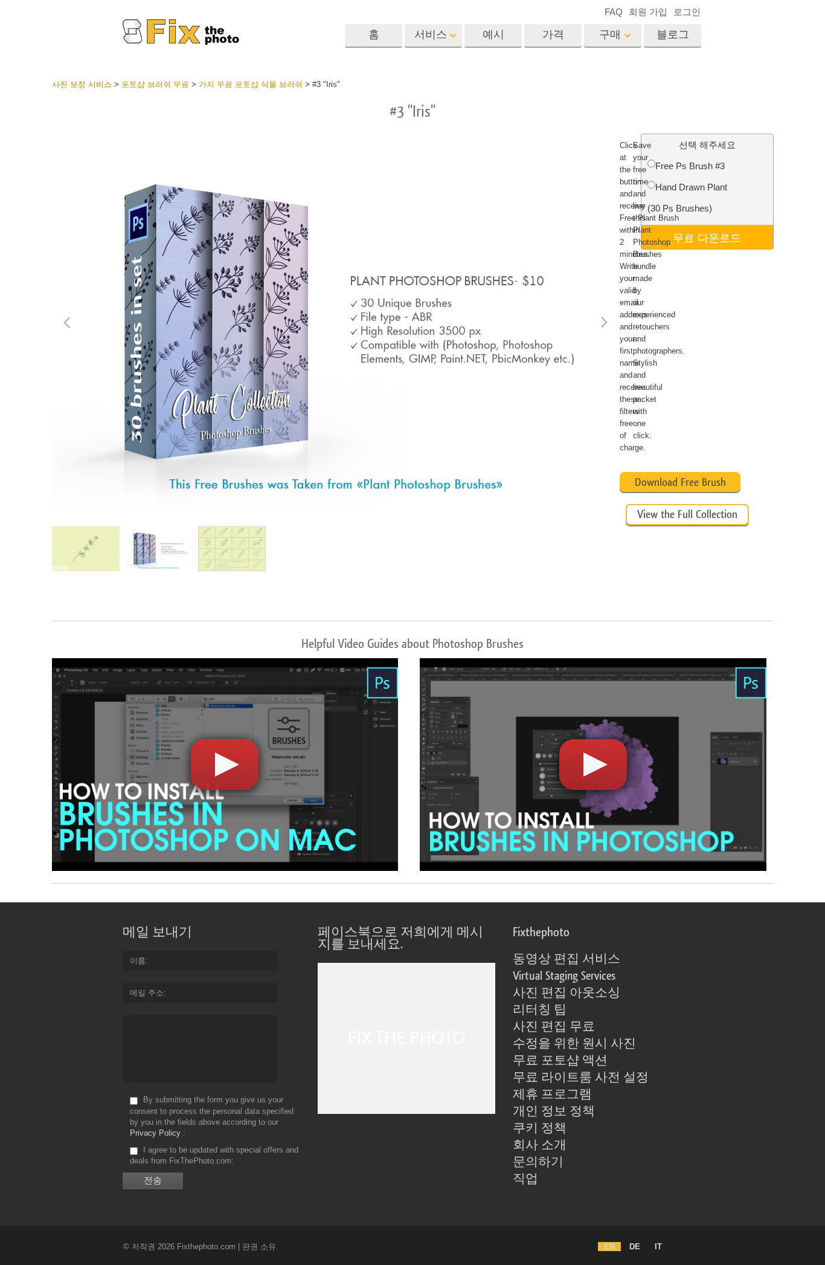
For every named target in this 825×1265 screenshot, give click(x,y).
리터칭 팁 (540, 1010)
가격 (553, 35)
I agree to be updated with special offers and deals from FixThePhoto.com (214, 1155)
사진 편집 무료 (554, 1027)
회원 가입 (648, 12)
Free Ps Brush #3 (690, 166)
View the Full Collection (687, 514)
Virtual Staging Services (564, 976)
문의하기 (538, 1162)
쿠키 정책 (540, 1128)
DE (634, 1246)
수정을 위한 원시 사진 (574, 1044)
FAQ (614, 12)
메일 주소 (147, 992)
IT (658, 1246)
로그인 (687, 12)
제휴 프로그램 (552, 1095)
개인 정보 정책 (554, 1111)
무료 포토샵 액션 (560, 1061)
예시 (493, 35)
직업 (525, 1179)
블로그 (672, 35)
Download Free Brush (680, 482)
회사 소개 (540, 1145)
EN (609, 1246)
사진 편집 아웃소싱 (566, 993)
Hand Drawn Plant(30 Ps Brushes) (687, 197)
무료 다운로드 (707, 237)
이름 (138, 960)
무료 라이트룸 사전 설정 (581, 1078)
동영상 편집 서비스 (566, 959)
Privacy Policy (155, 1132)
